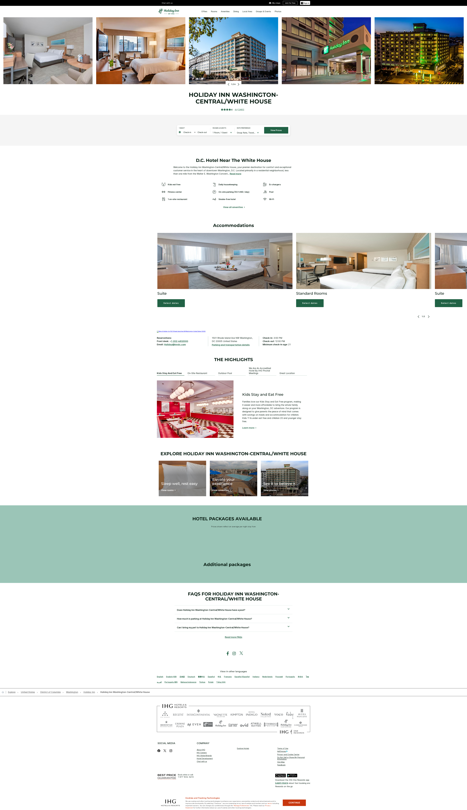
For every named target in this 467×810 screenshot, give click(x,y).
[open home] (4, 692)
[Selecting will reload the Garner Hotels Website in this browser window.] (233, 724)
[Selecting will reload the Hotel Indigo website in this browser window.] (251, 714)
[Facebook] (159, 750)
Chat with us (202, 761)
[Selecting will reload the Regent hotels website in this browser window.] (178, 714)
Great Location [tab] (287, 373)
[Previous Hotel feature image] (229, 84)
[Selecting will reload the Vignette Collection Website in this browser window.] (220, 714)
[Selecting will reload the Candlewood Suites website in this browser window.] (300, 724)
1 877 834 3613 (186, 777)
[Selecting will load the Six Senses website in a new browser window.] (165, 714)
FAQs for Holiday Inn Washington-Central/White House (233, 596)
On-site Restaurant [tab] (197, 373)
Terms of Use (282, 748)
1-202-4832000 (179, 341)
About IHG (201, 750)
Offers (204, 11)
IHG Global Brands (204, 756)
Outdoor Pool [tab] (225, 373)
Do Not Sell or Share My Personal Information (291, 758)
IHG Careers (202, 753)
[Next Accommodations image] (428, 316)
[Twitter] (164, 750)
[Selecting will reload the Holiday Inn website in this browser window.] (220, 724)
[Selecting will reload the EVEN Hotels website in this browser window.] (194, 724)
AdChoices (281, 751)
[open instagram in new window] (233, 653)
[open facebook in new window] (226, 653)
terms (270, 803)
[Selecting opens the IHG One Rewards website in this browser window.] (292, 731)
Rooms (214, 11)
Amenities (225, 11)
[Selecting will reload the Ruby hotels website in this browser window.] (289, 714)
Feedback (281, 765)
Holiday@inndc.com (175, 344)
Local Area (247, 11)
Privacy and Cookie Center (288, 754)
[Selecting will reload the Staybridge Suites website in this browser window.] (271, 724)
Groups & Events (263, 11)
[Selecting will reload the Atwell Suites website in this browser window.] (256, 724)
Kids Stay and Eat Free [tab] (169, 373)
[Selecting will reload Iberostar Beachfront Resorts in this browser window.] (166, 724)
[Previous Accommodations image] (419, 316)
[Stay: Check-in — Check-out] (193, 132)
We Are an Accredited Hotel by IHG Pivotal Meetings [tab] (260, 370)
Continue (294, 803)
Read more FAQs (233, 637)
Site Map (281, 762)
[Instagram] (170, 750)
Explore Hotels (243, 748)
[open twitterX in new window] (240, 653)
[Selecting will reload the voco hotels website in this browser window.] (278, 714)
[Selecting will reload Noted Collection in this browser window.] (266, 714)
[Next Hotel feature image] (238, 84)
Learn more (248, 428)
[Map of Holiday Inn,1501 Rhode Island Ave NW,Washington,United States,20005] (181, 331)
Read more (235, 173)
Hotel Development (205, 758)
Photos (278, 11)
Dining (236, 11)
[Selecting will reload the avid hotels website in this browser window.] (244, 724)
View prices (276, 130)
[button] (305, 3)
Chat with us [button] (167, 3)
